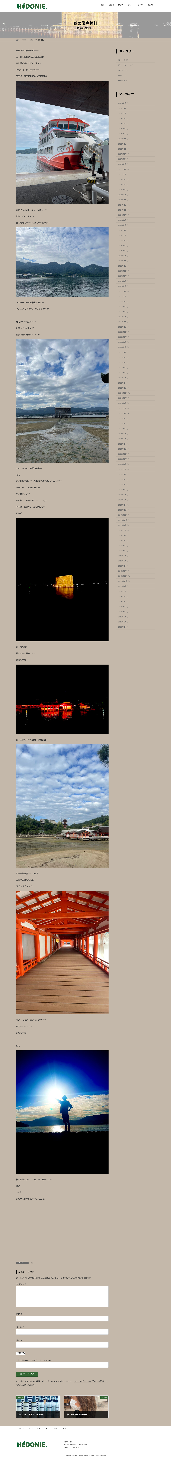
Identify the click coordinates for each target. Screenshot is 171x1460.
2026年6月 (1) (123, 113)
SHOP (56, 1428)
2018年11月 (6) (124, 576)
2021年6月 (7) (123, 418)
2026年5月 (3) (123, 118)
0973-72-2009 (76, 1447)
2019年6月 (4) (123, 540)
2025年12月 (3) (124, 144)
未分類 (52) (122, 80)
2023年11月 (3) (124, 271)
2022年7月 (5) (123, 352)
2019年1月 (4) (123, 566)
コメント (21, 1284)
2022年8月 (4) (123, 347)
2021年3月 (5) (123, 434)
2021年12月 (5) (124, 388)
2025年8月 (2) (123, 164)
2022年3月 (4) (123, 373)
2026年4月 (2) (123, 123)
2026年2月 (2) (123, 134)
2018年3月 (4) (123, 617)
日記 (31, 1263)
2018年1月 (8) (123, 627)
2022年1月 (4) (123, 383)
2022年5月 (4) (123, 362)
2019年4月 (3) (123, 551)
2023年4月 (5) (123, 306)
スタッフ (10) (123, 60)
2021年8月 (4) (123, 408)
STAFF (47, 1428)
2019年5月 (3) (123, 545)
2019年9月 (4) (123, 525)
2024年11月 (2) (124, 210)
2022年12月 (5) (124, 327)
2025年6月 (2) (123, 174)
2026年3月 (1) (123, 128)
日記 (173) (122, 75)
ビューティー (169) (125, 65)
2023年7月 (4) (123, 291)
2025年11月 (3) (124, 149)
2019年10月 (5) (124, 520)
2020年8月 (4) (123, 469)
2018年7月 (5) (123, 596)
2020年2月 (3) (123, 500)
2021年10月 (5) (124, 398)
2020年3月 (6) (123, 495)
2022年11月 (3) (124, 332)
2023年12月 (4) (124, 266)
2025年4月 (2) (123, 184)
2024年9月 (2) (123, 220)
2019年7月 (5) (123, 535)
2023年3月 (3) (123, 312)
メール (20, 1327)
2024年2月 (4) (123, 256)
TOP (19, 1428)
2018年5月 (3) (123, 606)
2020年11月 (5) (124, 454)
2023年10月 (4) (124, 276)
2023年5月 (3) (123, 301)
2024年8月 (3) (123, 225)
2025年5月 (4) (123, 179)
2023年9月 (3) (123, 281)
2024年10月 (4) (124, 215)
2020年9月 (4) (123, 464)
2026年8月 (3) (123, 103)
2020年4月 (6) (123, 490)
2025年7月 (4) (123, 169)
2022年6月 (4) (123, 357)
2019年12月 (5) (124, 510)
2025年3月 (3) (123, 190)
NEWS (65, 1428)
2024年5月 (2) (123, 240)
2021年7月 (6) (123, 413)
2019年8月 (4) (123, 530)
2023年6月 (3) (123, 296)
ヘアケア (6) (123, 70)
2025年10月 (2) (124, 154)
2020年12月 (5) (124, 449)
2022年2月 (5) (123, 378)
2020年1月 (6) (123, 505)
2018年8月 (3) (123, 591)
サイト (19, 1340)
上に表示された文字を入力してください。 (35, 1360)
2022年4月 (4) (123, 367)
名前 (19, 1314)
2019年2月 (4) (123, 561)
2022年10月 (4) (124, 337)
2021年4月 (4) (123, 429)
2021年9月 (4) (123, 403)
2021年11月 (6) (124, 393)
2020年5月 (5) (123, 484)
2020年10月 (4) (124, 459)
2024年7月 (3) (123, 230)
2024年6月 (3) (123, 235)
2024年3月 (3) (123, 251)
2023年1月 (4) (123, 322)
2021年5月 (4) (123, 423)
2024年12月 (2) (124, 205)
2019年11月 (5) (124, 515)
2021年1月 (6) (123, 444)
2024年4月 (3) (123, 245)
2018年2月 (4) (123, 622)
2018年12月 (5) (124, 571)
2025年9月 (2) (123, 159)
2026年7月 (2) (123, 108)
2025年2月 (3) (123, 195)
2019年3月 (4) (123, 556)
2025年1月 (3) (123, 200)
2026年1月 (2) (123, 139)
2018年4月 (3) (123, 612)
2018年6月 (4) (123, 601)
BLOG (28, 1428)
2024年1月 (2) (123, 261)
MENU (37, 1428)
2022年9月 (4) (123, 342)
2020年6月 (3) (123, 479)
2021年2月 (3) (123, 439)
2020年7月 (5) (123, 474)
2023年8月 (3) (123, 286)
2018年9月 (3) (123, 586)
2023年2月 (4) (123, 317)
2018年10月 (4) (124, 581)
